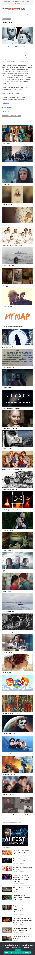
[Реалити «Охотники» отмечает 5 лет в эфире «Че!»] (7, 859)
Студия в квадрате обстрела (11, 408)
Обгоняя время (7, 652)
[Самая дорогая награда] (17, 207)
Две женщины (6, 672)
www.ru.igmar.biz (7, 107)
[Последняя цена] (17, 289)
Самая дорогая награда (10, 225)
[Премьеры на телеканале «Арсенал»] (7, 936)
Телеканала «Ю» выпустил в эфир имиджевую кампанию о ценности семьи (22, 920)
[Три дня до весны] (17, 777)
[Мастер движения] (17, 268)
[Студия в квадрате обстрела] (17, 390)
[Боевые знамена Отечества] (17, 695)
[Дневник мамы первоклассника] (17, 451)
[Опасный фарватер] (17, 248)
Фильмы (9, 19)
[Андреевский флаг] (17, 736)
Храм (4, 570)
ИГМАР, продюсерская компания (11, 115)
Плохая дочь (6, 184)
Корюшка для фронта (9, 632)
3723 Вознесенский (8, 733)
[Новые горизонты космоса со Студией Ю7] (7, 887)
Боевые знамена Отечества (11, 713)
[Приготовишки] (17, 675)
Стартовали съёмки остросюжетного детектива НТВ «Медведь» (21, 898)
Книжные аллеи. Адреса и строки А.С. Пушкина (17, 815)
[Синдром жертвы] (17, 512)
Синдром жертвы (7, 530)
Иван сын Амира (7, 550)
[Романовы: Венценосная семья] (17, 228)
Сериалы (5, 19)
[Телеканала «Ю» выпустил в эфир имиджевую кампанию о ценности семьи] (7, 918)
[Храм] (17, 553)
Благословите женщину (9, 428)
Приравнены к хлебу (9, 367)
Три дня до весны (8, 794)
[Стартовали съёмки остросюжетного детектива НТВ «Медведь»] (7, 895)
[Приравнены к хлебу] (17, 350)
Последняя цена (7, 306)
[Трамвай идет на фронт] (17, 472)
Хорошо (18, 950)
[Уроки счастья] (17, 573)
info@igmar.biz (6, 111)
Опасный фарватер (8, 265)
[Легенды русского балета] (17, 492)
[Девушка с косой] (17, 329)
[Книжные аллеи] (17, 431)
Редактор (22, 855)
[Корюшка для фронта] (17, 614)
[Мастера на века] (17, 187)
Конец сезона (6, 143)
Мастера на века (7, 204)
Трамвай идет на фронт (9, 489)
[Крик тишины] (17, 146)
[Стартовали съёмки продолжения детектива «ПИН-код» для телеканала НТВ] (7, 906)
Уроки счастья (6, 591)
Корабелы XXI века (8, 611)
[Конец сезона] (17, 126)
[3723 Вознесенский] (17, 716)
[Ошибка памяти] (17, 370)
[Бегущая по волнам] (17, 757)
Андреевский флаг (8, 754)
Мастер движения (8, 286)
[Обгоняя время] (17, 634)
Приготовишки (7, 693)
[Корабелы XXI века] (17, 594)
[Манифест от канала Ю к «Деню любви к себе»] (7, 850)
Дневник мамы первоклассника (12, 469)
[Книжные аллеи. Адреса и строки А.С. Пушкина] (17, 797)
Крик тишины (6, 164)
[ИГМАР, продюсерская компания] (17, 309)
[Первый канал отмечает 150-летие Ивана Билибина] (7, 928)
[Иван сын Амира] (17, 533)
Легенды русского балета (10, 510)
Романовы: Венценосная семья (12, 245)
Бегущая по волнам (8, 774)
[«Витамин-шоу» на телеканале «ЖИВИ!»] (7, 867)
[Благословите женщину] (17, 411)
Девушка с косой (7, 347)
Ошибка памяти (7, 387)
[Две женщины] (17, 655)
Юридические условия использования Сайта (18, 952)
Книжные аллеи (7, 448)
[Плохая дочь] (17, 167)
